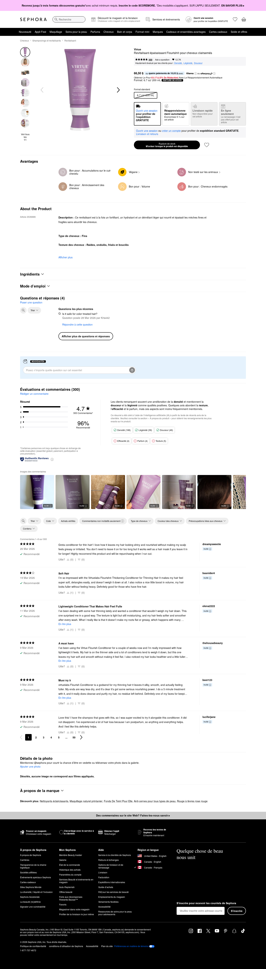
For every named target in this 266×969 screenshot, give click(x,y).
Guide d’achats (105, 887)
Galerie (62, 859)
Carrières (24, 859)
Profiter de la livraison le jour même (76, 914)
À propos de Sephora (30, 855)
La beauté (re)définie (30, 901)
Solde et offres (239, 32)
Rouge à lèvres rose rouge (192, 801)
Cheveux (109, 32)
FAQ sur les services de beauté (113, 891)
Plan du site (107, 946)
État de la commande (69, 864)
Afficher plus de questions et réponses (86, 336)
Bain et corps (124, 32)
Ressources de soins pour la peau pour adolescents (115, 913)
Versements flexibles (108, 901)
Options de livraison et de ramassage (110, 866)
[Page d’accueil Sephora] (33, 19)
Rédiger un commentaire (34, 393)
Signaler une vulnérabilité (32, 906)
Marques (158, 32)
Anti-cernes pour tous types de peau (155, 801)
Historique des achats (70, 869)
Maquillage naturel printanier (86, 801)
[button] (195, 73)
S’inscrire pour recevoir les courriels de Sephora (206, 903)
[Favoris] (235, 19)
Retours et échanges (108, 859)
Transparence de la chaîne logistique (33, 866)
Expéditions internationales (111, 882)
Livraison (102, 872)
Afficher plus (65, 257)
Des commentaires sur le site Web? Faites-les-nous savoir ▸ (133, 815)
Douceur (198, 62)
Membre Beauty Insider (70, 855)
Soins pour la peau (76, 32)
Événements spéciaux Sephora (35, 877)
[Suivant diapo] (118, 90)
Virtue (137, 49)
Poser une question (31, 302)
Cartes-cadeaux (218, 32)
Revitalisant (70, 40)
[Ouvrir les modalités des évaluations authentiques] (52, 459)
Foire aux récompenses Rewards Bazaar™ (70, 898)
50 (74, 737)
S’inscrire (236, 911)
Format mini (142, 32)
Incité (46, 505)
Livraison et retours (147, 134)
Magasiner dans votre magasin (74, 909)
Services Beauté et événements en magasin (76, 881)
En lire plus (64, 624)
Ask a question (162, 59)
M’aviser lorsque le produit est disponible (167, 145)
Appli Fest (40, 32)
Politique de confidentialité (33, 946)
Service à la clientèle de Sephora (114, 855)
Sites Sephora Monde (30, 887)
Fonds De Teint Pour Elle (118, 801)
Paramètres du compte (70, 874)
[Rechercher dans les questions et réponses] (23, 310)
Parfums (95, 32)
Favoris (62, 904)
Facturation (103, 877)
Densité (178, 62)
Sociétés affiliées (28, 872)
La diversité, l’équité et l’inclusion (36, 891)
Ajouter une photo (30, 766)
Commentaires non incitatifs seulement (101, 520)
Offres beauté (65, 891)
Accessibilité (104, 906)
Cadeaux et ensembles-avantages (186, 32)
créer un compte (171, 130)
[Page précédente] (21, 737)
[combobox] (68, 19)
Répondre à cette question (77, 324)
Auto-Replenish (67, 887)
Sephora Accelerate (30, 896)
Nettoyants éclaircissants (54, 801)
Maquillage (56, 32)
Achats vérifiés (68, 520)
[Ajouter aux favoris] (206, 145)
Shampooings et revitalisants (46, 40)
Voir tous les (25, 137)
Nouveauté (25, 32)
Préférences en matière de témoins (131, 946)
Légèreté (187, 62)
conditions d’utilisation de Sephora (66, 946)
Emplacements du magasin (111, 896)
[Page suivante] (81, 737)
